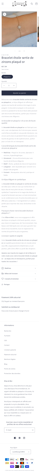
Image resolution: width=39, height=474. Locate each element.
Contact (6, 345)
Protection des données (12, 373)
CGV (5, 340)
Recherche (7, 331)
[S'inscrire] (32, 430)
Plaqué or (7, 77)
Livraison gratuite (10, 350)
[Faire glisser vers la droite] (24, 51)
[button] (2, 3)
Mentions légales (10, 359)
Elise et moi (11, 470)
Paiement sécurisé (10, 354)
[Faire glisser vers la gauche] (15, 51)
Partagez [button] (7, 284)
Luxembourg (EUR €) (18, 452)
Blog (5, 364)
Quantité (4, 81)
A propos (7, 336)
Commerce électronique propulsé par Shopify (24, 470)
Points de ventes (9, 369)
